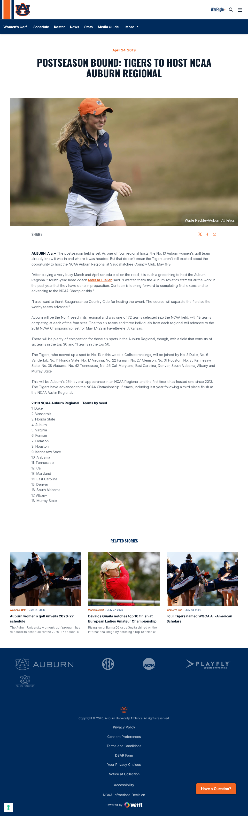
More (129, 27)
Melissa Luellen (100, 280)
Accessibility (124, 785)
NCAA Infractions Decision (124, 794)
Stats (88, 27)
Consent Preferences (124, 737)
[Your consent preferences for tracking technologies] (8, 807)
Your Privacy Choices (124, 764)
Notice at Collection (124, 774)
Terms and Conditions (124, 746)
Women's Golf (18, 609)
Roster (59, 27)
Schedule (41, 27)
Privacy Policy (124, 727)
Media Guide (108, 27)
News (74, 27)
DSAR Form (124, 755)
